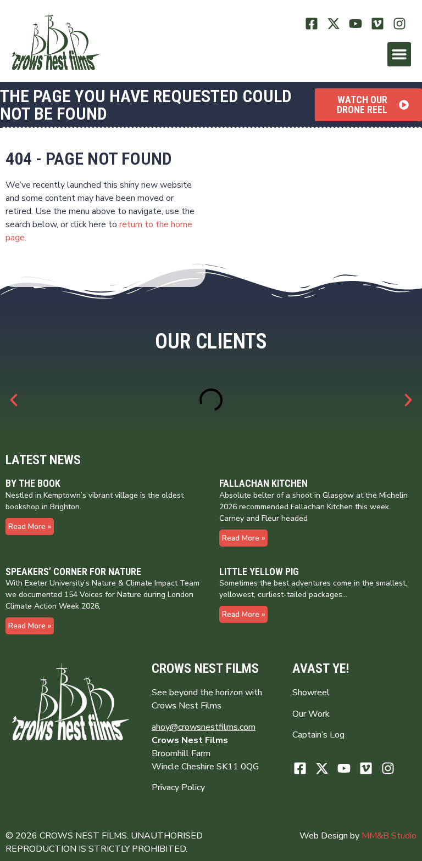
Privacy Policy (178, 787)
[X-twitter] (334, 23)
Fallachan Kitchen (263, 483)
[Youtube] (356, 23)
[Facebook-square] (312, 23)
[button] (399, 54)
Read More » (29, 526)
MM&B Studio (389, 836)
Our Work (311, 714)
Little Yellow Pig (259, 571)
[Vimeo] (377, 23)
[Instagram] (399, 23)
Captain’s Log (318, 735)
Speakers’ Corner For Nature (73, 571)
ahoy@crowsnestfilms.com (204, 727)
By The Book (32, 483)
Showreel (311, 692)
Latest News (43, 460)
